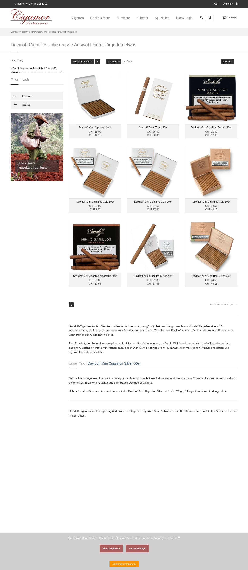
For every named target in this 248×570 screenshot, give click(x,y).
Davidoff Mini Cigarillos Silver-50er (211, 275)
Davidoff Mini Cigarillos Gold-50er (211, 201)
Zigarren (26, 32)
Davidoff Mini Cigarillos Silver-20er (153, 275)
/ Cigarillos (71, 32)
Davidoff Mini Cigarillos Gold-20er (153, 201)
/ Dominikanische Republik (43, 32)
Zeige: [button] (113, 61)
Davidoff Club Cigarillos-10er (95, 127)
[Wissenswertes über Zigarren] (37, 147)
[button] (97, 61)
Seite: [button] (226, 61)
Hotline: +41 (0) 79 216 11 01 (32, 4)
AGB (215, 4)
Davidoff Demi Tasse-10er (153, 127)
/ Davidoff (61, 32)
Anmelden (229, 4)
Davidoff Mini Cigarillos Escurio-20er (211, 127)
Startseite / (16, 32)
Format (26, 96)
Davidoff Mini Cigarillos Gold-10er (95, 201)
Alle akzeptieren (111, 548)
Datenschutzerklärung (124, 564)
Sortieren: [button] (81, 61)
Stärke (26, 104)
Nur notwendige (137, 548)
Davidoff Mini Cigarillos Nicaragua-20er (95, 275)
